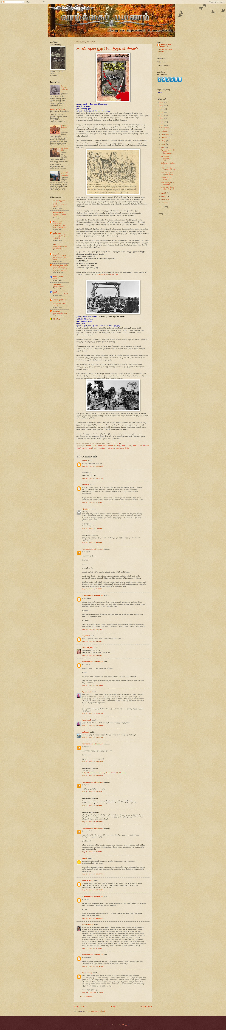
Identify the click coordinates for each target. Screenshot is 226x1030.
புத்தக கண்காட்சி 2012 (60, 313)
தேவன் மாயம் (86, 692)
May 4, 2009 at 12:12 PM (92, 478)
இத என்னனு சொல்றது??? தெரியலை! (166, 158)
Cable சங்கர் (57, 222)
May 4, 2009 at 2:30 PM (92, 502)
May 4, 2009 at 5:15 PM (92, 542)
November (165, 128)
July (163, 141)
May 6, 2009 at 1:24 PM (92, 806)
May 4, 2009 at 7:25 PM (92, 641)
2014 (162, 112)
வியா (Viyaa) (87, 648)
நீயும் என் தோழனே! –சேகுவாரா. (64, 88)
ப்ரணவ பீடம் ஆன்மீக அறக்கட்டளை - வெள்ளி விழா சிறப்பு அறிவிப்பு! (60, 268)
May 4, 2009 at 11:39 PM (92, 776)
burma (88, 446)
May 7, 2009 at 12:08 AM (92, 918)
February (165, 199)
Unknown (85, 485)
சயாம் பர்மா (110, 448)
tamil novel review (96, 448)
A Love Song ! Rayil (60, 294)
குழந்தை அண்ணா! (58, 286)
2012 (162, 119)
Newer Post (80, 1007)
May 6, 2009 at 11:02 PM (92, 890)
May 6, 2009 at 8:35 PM (92, 852)
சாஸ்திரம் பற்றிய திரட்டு (60, 265)
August (164, 138)
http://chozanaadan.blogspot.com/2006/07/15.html (103, 773)
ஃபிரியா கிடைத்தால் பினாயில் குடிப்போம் (168, 168)
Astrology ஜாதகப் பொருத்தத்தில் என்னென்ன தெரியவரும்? (60, 236)
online (159, 92)
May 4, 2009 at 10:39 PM (92, 725)
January (165, 203)
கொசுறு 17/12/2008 (57, 109)
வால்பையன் (85, 732)
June (163, 144)
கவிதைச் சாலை (58, 276)
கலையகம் (56, 254)
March (164, 196)
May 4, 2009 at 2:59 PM (92, 528)
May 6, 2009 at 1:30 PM (92, 822)
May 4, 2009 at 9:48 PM (92, 655)
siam (94, 446)
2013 (162, 115)
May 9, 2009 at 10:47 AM (92, 966)
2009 (162, 125)
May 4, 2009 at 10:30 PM (92, 685)
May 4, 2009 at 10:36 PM (92, 713)
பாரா (54, 244)
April (164, 193)
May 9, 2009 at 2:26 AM (92, 948)
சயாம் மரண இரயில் (122, 448)
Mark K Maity (87, 880)
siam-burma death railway (109, 446)
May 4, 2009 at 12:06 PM (92, 466)
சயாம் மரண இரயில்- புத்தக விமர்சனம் (107, 48)
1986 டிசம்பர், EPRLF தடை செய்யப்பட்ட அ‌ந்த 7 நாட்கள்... (60, 257)
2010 (162, 122)
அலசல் (55, 292)
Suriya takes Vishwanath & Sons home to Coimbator (59, 225)
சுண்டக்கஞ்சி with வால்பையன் (64, 173)
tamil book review (141, 446)
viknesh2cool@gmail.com (107, 274)
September (166, 134)
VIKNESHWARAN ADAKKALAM (92, 549)
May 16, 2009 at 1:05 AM (92, 992)
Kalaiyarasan (87, 925)
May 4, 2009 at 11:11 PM (92, 737)
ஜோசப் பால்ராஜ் (87, 973)
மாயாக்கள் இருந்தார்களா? (64, 127)
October (165, 131)
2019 (162, 106)
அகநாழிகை (86, 509)
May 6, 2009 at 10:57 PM (92, 874)
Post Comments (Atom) (96, 1011)
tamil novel (82, 448)
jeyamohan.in (58, 212)
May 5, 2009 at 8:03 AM (92, 791)
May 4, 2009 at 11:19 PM (92, 762)
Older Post (146, 1007)
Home (113, 1007)
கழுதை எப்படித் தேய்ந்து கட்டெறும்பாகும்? (60, 247)
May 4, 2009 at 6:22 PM (92, 589)
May (163, 147)
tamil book (126, 446)
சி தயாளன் (86, 636)
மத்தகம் (55, 278)
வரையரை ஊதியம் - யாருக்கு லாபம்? (167, 173)
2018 (162, 109)
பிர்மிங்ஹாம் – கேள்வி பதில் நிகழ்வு (59, 215)
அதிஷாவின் (56, 311)
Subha (84, 461)
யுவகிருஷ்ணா (57, 284)
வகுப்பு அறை (57, 233)
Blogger (125, 1025)
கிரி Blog (56, 319)
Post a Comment (86, 997)
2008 (162, 207)
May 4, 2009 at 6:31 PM (92, 629)
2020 (162, 102)
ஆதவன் (84, 858)
